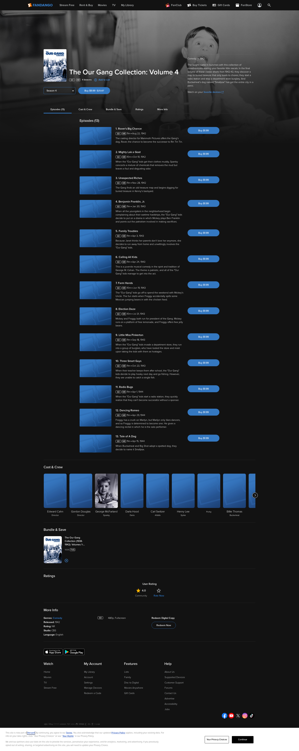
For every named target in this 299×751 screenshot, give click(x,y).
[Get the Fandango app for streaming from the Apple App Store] (53, 652)
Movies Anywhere (133, 687)
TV (45, 682)
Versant (31, 732)
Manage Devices (93, 687)
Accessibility (171, 703)
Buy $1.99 (203, 130)
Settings (88, 682)
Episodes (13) (58, 109)
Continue (242, 739)
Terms (69, 732)
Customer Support (174, 682)
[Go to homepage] (40, 5)
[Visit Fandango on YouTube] (231, 716)
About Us (169, 671)
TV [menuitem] (114, 5)
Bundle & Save (114, 109)
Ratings (139, 109)
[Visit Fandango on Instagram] (245, 716)
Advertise (169, 698)
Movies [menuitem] (102, 5)
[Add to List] (66, 560)
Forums (168, 687)
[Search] (269, 5)
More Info (162, 109)
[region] (149, 739)
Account (88, 677)
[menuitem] (221, 5)
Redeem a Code (92, 693)
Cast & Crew (85, 109)
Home (47, 671)
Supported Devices (175, 677)
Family (127, 677)
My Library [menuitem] (127, 5)
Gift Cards (129, 693)
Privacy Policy (118, 732)
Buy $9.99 (97, 90)
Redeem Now (163, 625)
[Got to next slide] (255, 495)
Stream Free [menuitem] (67, 5)
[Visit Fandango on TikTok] (252, 716)
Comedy (57, 618)
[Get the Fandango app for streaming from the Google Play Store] (74, 652)
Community (141, 595)
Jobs (167, 709)
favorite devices (212, 92)
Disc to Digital (131, 682)
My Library (89, 671)
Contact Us (170, 693)
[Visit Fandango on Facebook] (225, 716)
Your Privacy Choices (217, 739)
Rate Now (159, 595)
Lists (126, 671)
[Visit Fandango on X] (238, 716)
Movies (47, 677)
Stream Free (50, 687)
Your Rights (68, 736)
